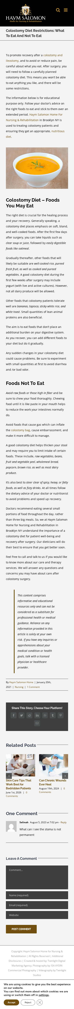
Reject (28, 1002)
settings (44, 995)
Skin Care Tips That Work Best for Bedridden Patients (18, 784)
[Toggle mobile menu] (66, 10)
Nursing (19, 687)
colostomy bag (20, 430)
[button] (9, 776)
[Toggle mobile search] (58, 10)
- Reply (63, 822)
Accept (11, 1002)
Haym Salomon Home (21, 682)
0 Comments (16, 794)
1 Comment (33, 687)
